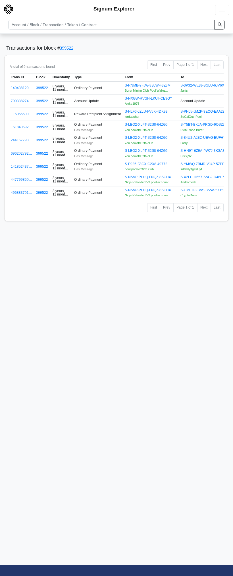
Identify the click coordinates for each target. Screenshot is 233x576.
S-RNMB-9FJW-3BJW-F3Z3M (147, 85)
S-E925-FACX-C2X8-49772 (146, 164)
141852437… (21, 167)
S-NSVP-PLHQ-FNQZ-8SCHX (148, 177)
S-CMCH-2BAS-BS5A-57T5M (203, 190)
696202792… (21, 153)
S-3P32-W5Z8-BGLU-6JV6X (202, 85)
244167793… (21, 140)
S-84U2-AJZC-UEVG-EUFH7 (202, 138)
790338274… (21, 101)
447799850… (21, 180)
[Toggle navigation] (222, 10)
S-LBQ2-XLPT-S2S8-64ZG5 (146, 125)
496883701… (21, 193)
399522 (66, 48)
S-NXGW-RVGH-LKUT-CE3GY (148, 98)
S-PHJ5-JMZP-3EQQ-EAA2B (202, 111)
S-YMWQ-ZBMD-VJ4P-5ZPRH (203, 164)
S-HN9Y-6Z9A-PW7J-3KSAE (202, 151)
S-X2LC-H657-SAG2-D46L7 (202, 177)
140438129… (21, 88)
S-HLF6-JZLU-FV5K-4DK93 (146, 111)
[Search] (219, 25)
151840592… (21, 127)
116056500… (21, 114)
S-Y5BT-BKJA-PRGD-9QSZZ (202, 125)
